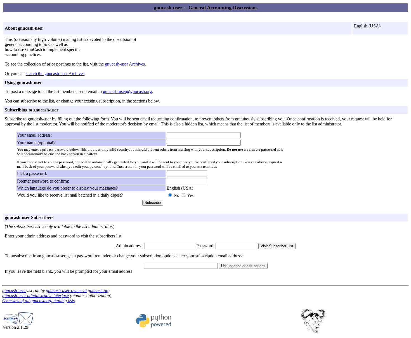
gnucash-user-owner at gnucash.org (78, 290)
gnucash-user (14, 290)
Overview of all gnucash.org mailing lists (38, 300)
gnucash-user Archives (125, 64)
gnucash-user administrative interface (35, 295)
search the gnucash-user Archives (55, 73)
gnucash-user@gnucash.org (127, 91)
